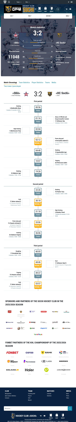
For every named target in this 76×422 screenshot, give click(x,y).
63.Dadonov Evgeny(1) (15, 225)
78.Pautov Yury (59, 192)
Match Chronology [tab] (10, 82)
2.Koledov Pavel (60, 212)
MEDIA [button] (67, 16)
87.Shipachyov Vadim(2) (15, 286)
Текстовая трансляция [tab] (12, 86)
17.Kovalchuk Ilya (15, 253)
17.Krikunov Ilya (60, 121)
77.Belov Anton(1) (15, 201)
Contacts (7, 398)
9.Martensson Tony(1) (16, 205)
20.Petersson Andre (61, 163)
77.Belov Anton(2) (15, 284)
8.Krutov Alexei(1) (59, 265)
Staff (29, 398)
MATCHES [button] (48, 16)
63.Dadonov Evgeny (15, 235)
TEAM (30, 391)
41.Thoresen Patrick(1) (15, 203)
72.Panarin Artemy (15, 275)
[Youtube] (71, 2)
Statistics (49, 395)
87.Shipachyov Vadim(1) (15, 227)
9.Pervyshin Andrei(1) (61, 140)
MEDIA (68, 391)
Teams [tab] (47, 82)
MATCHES (50, 391)
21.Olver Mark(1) (59, 142)
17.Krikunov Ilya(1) (60, 263)
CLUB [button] (11, 16)
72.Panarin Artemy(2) (16, 288)
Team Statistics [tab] (24, 82)
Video (67, 398)
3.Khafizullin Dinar (15, 108)
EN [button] (35, 9)
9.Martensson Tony (15, 131)
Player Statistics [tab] (37, 82)
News (67, 393)
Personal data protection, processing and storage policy (38, 419)
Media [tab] (54, 82)
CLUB (7, 391)
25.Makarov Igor (16, 173)
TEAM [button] (29, 16)
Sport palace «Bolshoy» (10, 395)
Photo (67, 395)
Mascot (30, 400)
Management (8, 393)
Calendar (49, 393)
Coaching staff (31, 393)
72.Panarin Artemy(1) (14, 223)
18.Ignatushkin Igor (61, 152)
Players (30, 395)
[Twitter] (68, 2)
